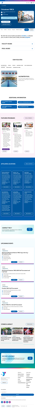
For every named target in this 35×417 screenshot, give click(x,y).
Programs (28, 374)
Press (19, 379)
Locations (28, 385)
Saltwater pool (4, 65)
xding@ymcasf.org (4, 201)
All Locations (4, 5)
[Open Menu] (33, 2)
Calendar (28, 375)
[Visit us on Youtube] (7, 402)
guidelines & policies (6, 24)
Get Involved (28, 382)
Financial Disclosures (22, 382)
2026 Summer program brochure (7, 107)
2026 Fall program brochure (25, 102)
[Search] (28, 2)
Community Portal (5, 149)
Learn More (4, 151)
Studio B (13, 65)
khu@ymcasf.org (15, 201)
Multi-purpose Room (28, 65)
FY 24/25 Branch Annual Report (7, 102)
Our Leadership (21, 375)
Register (14, 279)
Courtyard (3, 67)
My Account (27, 3)
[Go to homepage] (2, 3)
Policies (27, 387)
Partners (19, 381)
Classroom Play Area (16, 67)
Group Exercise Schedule (29, 380)
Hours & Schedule (29, 377)
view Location (5, 213)
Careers (19, 377)
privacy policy (14, 396)
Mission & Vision (21, 374)
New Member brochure (23, 106)
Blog (27, 383)
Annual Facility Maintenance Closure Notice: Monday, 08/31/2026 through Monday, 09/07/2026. (9, 18)
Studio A (9, 65)
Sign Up (17, 394)
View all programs (28, 118)
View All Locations (29, 163)
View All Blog (29, 324)
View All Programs (5, 21)
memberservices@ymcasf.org (10, 230)
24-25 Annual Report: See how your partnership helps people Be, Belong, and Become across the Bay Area (17, 0)
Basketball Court (20, 65)
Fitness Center (8, 67)
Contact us (29, 229)
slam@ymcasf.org (27, 201)
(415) (19, 229)
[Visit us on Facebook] (2, 402)
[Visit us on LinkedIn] (10, 402)
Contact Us (4, 382)
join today (30, 358)
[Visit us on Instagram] (5, 402)
